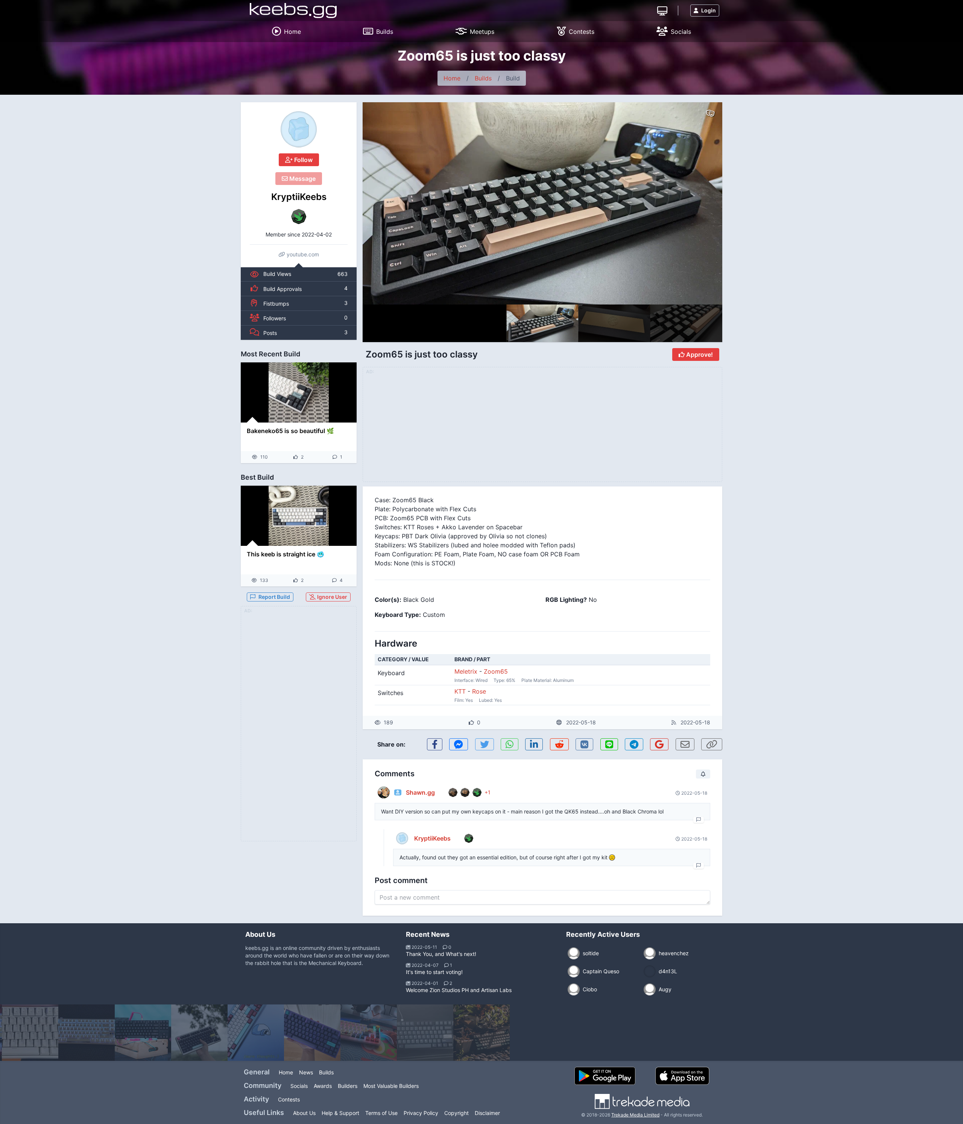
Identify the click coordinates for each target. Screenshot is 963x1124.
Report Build (274, 597)
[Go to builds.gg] (662, 10)
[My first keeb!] (143, 1032)
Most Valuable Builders (391, 1086)
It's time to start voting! (434, 972)
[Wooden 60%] (481, 1032)
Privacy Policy (421, 1113)
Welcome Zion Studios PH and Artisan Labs (459, 990)
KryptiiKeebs (299, 196)
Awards (323, 1086)
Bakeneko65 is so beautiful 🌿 (290, 431)
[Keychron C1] (425, 1032)
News (306, 1072)
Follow (303, 160)
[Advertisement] (299, 728)
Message (302, 178)
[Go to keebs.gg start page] (293, 10)
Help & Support (340, 1113)
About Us (304, 1113)
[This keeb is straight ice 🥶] (299, 516)
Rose (479, 691)
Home (452, 78)
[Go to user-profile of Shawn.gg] (384, 792)
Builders (347, 1086)
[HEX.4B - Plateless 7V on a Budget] (312, 1032)
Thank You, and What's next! (441, 954)
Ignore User (331, 597)
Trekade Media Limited (635, 1115)
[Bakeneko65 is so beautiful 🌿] (299, 392)
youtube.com (302, 254)
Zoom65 (496, 671)
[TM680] (368, 1032)
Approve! (699, 354)
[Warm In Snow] (256, 1032)
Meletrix (465, 671)
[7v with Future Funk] (199, 1032)
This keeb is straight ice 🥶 (285, 554)
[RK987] (30, 1032)
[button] (700, 203)
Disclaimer (487, 1113)
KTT (460, 691)
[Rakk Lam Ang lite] (86, 1032)
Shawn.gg (420, 792)
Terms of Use (381, 1113)
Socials (299, 1086)
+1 (488, 792)
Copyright (456, 1113)
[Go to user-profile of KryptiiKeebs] (299, 129)
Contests (289, 1099)
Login (708, 10)
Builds (483, 78)
